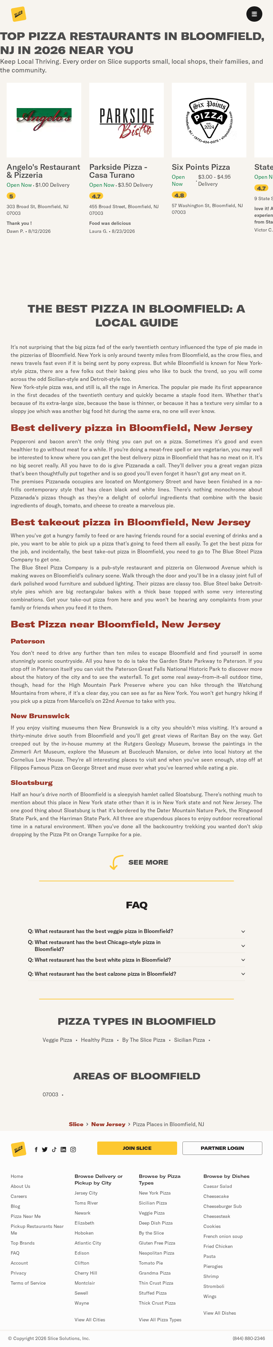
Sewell (81, 1293)
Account (19, 1263)
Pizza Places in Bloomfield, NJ (168, 1124)
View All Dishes (219, 1313)
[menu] (254, 14)
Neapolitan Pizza (156, 1253)
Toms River (86, 1203)
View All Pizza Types (160, 1320)
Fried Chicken (218, 1246)
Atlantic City (88, 1243)
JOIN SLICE (137, 1148)
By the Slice (151, 1233)
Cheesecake (216, 1196)
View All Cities (90, 1320)
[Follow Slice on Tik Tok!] (54, 1150)
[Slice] (19, 14)
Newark (83, 1213)
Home (17, 1176)
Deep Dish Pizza (156, 1223)
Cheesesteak (216, 1216)
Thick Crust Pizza (157, 1303)
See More (148, 862)
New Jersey (108, 1124)
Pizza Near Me (26, 1216)
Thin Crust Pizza (156, 1283)
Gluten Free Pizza (157, 1243)
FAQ (15, 1253)
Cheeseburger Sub (222, 1206)
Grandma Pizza (155, 1273)
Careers (19, 1196)
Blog (15, 1206)
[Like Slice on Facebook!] (36, 1150)
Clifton (82, 1263)
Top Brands (23, 1243)
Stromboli (213, 1286)
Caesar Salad (217, 1186)
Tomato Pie (151, 1263)
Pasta (209, 1256)
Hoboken (84, 1233)
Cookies (212, 1226)
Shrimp (211, 1276)
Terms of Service (28, 1283)
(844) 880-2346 (249, 1338)
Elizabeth (84, 1223)
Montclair (85, 1283)
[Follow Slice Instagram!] (73, 1150)
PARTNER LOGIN (222, 1148)
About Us (20, 1186)
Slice (76, 1124)
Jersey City (86, 1193)
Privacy (18, 1273)
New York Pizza (155, 1193)
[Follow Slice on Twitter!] (45, 1150)
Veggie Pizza (152, 1213)
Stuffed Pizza (153, 1293)
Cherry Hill (86, 1273)
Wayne (82, 1303)
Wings (209, 1296)
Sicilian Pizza (153, 1203)
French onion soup (223, 1236)
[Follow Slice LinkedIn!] (63, 1150)
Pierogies (213, 1266)
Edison (82, 1253)
